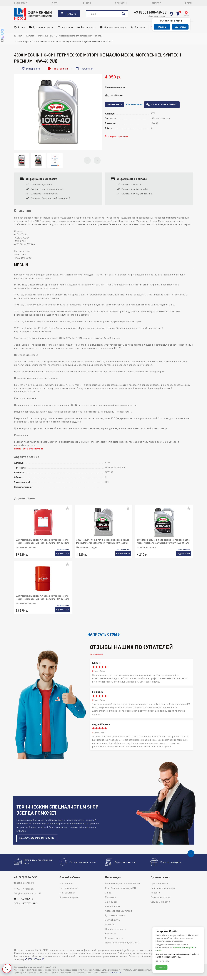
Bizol (55, 3)
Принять (161, 967)
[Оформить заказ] (178, 14)
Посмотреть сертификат (28, 448)
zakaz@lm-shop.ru (24, 882)
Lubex (87, 3)
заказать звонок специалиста (36, 838)
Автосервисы (88, 27)
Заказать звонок (157, 16)
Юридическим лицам (115, 27)
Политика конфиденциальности (122, 942)
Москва (162, 27)
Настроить (164, 961)
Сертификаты (112, 919)
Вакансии (110, 933)
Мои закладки (67, 892)
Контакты (139, 27)
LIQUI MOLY (21, 3)
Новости (155, 892)
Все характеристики (116, 136)
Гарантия (110, 924)
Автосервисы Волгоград (118, 910)
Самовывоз (111, 901)
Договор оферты (114, 938)
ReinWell (121, 3)
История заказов (69, 888)
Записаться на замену (164, 104)
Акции (21, 27)
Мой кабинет (67, 883)
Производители (159, 883)
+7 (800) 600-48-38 (150, 12)
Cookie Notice (115, 972)
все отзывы (96, 653)
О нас (108, 892)
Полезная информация (162, 888)
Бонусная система (160, 897)
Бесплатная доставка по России (122, 883)
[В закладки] (69, 509)
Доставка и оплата (43, 27)
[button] (87, 160)
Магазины (67, 27)
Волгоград (180, 27)
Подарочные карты (115, 928)
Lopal (189, 3)
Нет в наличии (134, 104)
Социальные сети (160, 901)
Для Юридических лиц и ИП (120, 888)
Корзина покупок (69, 897)
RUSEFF (156, 3)
